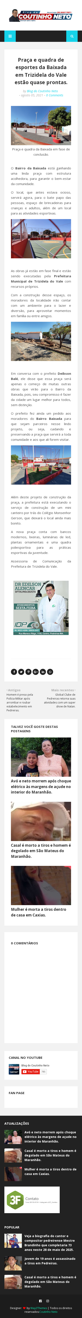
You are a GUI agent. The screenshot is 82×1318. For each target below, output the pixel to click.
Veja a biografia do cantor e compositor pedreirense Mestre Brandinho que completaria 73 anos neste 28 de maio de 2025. (49, 1243)
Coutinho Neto (48, 1312)
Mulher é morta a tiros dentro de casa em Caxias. (50, 1171)
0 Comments (54, 95)
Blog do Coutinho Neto (42, 91)
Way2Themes (38, 1308)
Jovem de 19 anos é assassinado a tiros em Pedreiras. (49, 1261)
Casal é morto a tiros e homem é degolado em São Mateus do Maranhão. (41, 851)
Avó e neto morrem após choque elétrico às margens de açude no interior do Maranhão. (41, 786)
